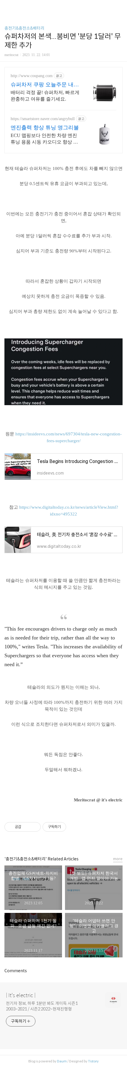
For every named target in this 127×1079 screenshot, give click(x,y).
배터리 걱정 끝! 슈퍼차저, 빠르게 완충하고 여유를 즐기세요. (45, 95)
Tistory (93, 1061)
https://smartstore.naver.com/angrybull (43, 119)
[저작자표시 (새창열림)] (68, 827)
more (118, 858)
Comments (15, 970)
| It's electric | (20, 995)
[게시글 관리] (34, 826)
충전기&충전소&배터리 (24, 28)
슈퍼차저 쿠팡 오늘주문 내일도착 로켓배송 (45, 85)
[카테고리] (7, 6)
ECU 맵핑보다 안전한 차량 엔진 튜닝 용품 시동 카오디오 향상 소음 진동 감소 (44, 139)
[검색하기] (119, 6)
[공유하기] (26, 826)
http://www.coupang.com (32, 76)
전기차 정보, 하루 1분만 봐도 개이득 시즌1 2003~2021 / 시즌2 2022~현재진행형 (42, 1006)
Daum (62, 1061)
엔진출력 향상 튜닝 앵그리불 (45, 128)
